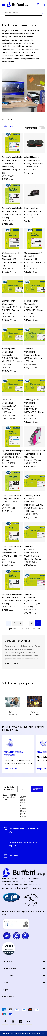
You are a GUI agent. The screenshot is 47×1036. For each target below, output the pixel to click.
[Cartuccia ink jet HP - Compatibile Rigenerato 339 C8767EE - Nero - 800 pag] (12, 238)
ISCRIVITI (37, 789)
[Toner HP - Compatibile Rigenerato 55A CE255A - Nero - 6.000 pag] (12, 385)
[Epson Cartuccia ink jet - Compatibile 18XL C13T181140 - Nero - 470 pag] (12, 580)
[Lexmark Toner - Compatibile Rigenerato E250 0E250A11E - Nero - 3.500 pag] (34, 286)
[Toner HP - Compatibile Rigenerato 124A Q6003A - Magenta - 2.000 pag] (34, 334)
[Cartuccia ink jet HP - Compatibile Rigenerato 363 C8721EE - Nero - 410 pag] (12, 532)
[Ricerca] (41, 12)
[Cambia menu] (3, 4)
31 (32, 623)
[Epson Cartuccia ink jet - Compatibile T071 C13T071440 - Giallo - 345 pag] (12, 194)
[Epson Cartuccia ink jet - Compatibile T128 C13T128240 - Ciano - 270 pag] (12, 436)
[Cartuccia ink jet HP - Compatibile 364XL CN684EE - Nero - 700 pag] (12, 481)
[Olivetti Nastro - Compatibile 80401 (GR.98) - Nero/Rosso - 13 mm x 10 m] (34, 143)
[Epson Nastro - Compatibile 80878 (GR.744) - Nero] (34, 194)
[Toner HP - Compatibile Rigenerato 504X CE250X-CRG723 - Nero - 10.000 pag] (34, 532)
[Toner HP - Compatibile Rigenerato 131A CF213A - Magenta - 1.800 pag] (34, 580)
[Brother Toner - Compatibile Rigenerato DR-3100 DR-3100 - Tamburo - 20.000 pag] (12, 286)
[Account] (38, 4)
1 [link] (8, 623)
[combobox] (23, 12)
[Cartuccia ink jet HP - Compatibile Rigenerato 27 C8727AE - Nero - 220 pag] (34, 238)
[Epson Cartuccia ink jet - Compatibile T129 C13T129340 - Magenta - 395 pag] (34, 436)
